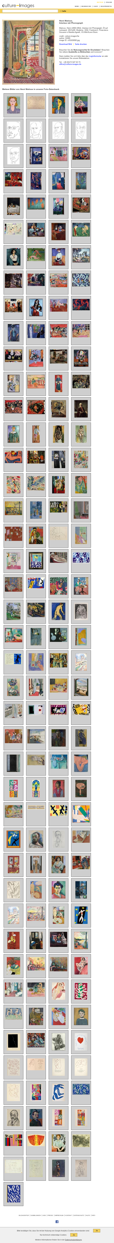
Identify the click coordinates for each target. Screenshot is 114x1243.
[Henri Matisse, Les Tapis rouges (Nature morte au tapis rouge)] (81, 869)
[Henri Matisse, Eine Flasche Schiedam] (13, 214)
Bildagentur (24, 1215)
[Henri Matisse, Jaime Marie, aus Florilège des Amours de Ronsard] (13, 1075)
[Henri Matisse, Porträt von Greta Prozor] (81, 746)
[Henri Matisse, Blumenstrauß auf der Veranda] (13, 391)
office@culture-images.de (70, 64)
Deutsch (100, 2)
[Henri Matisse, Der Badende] (58, 619)
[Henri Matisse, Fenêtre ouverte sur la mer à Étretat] (81, 695)
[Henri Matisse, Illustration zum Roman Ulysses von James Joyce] (13, 898)
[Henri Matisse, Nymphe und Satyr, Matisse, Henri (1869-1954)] (36, 260)
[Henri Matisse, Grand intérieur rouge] (13, 873)
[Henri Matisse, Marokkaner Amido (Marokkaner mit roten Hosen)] (36, 442)
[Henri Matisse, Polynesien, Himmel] (81, 562)
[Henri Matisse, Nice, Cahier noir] (13, 717)
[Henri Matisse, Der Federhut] (81, 1176)
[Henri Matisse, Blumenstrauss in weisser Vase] (81, 417)
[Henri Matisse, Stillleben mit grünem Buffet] (58, 768)
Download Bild (65, 44)
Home (77, 6)
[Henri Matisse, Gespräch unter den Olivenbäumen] (13, 619)
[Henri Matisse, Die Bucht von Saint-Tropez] (81, 949)
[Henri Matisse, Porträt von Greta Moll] (58, 1151)
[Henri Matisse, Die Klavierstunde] (81, 518)
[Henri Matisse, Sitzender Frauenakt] (81, 442)
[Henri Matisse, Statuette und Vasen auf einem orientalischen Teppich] (81, 212)
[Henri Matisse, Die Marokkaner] (58, 512)
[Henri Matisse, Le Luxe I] (58, 923)
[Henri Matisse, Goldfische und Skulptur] (36, 670)
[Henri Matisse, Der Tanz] (81, 310)
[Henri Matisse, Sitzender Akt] (58, 999)
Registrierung (106, 6)
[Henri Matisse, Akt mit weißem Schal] (81, 974)
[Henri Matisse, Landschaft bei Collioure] (36, 490)
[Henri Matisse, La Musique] (58, 594)
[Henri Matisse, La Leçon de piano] (13, 742)
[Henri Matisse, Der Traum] (81, 771)
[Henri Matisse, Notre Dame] (13, 923)
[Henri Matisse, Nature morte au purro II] (36, 970)
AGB (44, 1215)
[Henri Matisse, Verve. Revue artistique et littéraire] (36, 1100)
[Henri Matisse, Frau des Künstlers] (13, 341)
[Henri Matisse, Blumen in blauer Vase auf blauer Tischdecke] (58, 214)
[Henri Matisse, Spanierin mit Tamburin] (36, 316)
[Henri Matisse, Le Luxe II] (36, 898)
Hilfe (88, 1215)
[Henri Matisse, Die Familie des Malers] (13, 312)
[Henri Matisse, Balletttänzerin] (81, 113)
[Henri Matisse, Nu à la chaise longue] (58, 562)
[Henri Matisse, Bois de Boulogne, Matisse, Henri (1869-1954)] (13, 287)
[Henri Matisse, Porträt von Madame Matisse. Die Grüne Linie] (58, 898)
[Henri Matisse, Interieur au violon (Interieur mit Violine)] (36, 949)
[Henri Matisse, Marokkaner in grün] (13, 442)
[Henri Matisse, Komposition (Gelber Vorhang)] (81, 645)
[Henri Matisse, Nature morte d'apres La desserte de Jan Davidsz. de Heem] (58, 667)
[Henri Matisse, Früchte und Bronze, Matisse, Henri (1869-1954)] (81, 159)
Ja (97, 1230)
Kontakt (68, 1215)
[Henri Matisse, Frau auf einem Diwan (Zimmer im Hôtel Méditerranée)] (13, 996)
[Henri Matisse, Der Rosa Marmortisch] (81, 797)
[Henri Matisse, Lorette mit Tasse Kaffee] (36, 765)
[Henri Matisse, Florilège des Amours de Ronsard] (36, 1070)
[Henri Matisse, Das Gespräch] (36, 338)
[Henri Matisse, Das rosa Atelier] (58, 160)
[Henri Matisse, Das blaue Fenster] (36, 518)
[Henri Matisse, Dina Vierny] (58, 539)
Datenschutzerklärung (73, 1240)
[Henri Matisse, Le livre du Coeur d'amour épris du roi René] (81, 1050)
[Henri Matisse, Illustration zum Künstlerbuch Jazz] (36, 715)
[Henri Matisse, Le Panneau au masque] (13, 797)
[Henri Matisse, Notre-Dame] (81, 670)
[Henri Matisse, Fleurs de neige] (58, 1126)
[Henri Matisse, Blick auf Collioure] (58, 287)
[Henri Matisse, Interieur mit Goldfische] (81, 898)
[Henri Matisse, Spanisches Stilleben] (13, 413)
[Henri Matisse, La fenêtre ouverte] (13, 569)
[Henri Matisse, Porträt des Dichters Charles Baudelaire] (36, 138)
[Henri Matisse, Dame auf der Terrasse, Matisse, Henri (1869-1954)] (36, 388)
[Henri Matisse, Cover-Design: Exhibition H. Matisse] (13, 1145)
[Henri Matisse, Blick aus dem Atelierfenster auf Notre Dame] (36, 645)
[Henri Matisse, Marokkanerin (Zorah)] (58, 391)
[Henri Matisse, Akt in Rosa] (13, 462)
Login (96, 6)
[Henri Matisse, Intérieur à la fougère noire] (13, 974)
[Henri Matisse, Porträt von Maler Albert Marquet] (36, 1126)
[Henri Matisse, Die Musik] (36, 209)
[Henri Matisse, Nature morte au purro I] (58, 971)
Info (93, 1215)
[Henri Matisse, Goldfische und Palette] (58, 467)
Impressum (59, 1215)
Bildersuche (86, 6)
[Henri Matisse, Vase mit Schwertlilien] (81, 366)
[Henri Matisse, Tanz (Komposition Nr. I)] (13, 1019)
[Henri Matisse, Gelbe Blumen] (36, 616)
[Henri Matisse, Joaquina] (59, 797)
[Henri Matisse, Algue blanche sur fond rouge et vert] (81, 999)
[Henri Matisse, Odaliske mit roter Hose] (13, 591)
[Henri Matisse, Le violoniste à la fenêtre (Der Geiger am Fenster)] (36, 873)
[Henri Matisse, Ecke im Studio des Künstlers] (81, 189)
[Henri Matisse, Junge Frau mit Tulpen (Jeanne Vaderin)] (58, 265)
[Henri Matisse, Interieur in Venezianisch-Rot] (13, 949)
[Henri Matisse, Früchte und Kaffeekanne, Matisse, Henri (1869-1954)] (58, 363)
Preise (50, 1215)
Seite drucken (81, 44)
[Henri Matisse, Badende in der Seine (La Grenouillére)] (13, 234)
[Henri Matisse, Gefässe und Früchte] (36, 236)
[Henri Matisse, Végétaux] (81, 1126)
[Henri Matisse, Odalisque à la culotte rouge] (81, 842)
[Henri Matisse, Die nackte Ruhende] (81, 1146)
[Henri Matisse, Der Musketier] (58, 1176)
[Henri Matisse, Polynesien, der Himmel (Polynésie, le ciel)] (81, 1094)
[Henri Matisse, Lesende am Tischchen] (81, 594)
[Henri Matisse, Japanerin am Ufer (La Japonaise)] (13, 493)
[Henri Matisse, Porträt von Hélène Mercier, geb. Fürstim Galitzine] (58, 1050)
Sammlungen (36, 1215)
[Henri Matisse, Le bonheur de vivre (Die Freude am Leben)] (13, 817)
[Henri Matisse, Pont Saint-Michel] (36, 743)
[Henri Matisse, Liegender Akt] (36, 108)
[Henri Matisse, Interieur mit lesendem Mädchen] (81, 467)
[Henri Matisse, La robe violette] (81, 543)
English (109, 2)
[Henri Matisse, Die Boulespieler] (81, 236)
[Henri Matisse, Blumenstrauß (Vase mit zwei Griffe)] (36, 366)
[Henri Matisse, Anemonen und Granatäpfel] (58, 692)
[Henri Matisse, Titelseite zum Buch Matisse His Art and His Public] (58, 815)
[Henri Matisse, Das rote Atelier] (13, 540)
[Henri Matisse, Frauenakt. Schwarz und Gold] (58, 442)
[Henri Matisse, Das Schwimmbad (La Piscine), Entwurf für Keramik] (36, 809)
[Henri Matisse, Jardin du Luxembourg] (36, 285)
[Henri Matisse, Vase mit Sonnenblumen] (58, 417)
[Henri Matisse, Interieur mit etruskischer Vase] (36, 463)
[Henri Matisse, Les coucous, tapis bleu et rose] (36, 569)
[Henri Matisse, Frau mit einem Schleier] (36, 543)
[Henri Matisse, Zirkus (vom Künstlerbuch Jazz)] (36, 588)
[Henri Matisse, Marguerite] (81, 1024)
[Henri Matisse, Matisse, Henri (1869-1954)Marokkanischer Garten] (81, 493)
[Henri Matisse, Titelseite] (13, 1202)
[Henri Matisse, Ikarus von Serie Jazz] (13, 664)
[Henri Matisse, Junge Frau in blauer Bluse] (13, 113)
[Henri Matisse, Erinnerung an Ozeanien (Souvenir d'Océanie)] (81, 822)
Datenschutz (79, 1215)
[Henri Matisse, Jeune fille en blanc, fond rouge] (58, 1024)
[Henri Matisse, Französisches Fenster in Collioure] (13, 771)
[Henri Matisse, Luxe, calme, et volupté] (36, 920)
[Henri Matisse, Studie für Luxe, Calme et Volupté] (13, 514)
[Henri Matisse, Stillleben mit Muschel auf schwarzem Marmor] (13, 361)
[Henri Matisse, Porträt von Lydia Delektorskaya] (58, 113)
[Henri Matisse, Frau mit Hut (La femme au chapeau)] (13, 695)
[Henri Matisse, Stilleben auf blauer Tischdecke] (81, 286)
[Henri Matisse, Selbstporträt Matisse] (13, 138)
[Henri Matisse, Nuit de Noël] (36, 797)
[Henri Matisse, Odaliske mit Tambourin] (58, 493)
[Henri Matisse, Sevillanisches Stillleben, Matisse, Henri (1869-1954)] (58, 337)
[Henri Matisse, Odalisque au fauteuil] (36, 1047)
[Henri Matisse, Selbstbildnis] (58, 746)
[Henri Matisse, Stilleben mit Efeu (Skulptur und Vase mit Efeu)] (36, 996)
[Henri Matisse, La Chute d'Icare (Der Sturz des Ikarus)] (81, 923)
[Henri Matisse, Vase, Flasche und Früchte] (81, 388)
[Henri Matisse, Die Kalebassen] (58, 641)
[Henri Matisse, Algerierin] (58, 873)
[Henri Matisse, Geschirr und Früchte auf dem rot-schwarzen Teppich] (36, 413)
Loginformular (95, 56)
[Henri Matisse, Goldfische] (58, 946)
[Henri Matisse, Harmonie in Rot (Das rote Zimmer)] (13, 186)
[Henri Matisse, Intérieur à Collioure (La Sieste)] (13, 642)
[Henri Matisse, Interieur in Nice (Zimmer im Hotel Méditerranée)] (36, 695)
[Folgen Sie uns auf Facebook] (57, 1222)
